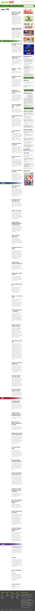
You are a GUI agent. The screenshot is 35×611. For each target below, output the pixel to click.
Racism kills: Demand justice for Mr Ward (16, 390)
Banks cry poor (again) (16, 210)
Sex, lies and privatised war (16, 570)
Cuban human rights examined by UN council (16, 460)
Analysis (2, 595)
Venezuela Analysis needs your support (17, 511)
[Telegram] (29, 150)
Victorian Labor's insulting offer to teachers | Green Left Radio (28, 120)
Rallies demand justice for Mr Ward (16, 144)
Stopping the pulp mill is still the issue (17, 363)
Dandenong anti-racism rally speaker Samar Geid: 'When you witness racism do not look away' (28, 135)
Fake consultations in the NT (17, 284)
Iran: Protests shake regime (16, 447)
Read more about (25, 607)
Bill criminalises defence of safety (17, 273)
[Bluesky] (31, 150)
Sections (2, 6)
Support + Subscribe (24, 1)
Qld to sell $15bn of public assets (16, 236)
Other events (29, 77)
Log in (33, 1)
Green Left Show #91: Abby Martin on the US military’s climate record (28, 169)
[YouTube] (24, 150)
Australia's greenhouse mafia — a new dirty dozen (16, 106)
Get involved (19, 6)
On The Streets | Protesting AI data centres (28, 123)
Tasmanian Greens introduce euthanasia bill (17, 262)
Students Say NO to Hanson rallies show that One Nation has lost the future (28, 139)
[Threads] (32, 150)
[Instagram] (28, 150)
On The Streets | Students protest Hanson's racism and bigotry (28, 114)
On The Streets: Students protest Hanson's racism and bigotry (28, 155)
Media (11, 6)
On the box (14, 557)
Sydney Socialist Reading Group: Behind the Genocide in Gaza (28, 74)
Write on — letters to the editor (17, 296)
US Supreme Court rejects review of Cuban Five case (17, 433)
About (12, 595)
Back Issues (3, 598)
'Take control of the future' (16, 157)
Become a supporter (29, 108)
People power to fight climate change (16, 57)
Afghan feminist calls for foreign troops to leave (17, 28)
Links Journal (18, 594)
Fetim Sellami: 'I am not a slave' (17, 341)
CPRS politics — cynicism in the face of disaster (16, 92)
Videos (7, 596)
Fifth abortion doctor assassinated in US (16, 401)
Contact (12, 597)
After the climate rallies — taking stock (17, 310)
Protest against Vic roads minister (17, 116)
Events (14, 6)
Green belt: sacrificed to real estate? (17, 171)
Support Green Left (27, 93)
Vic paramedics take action (16, 131)
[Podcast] (25, 150)
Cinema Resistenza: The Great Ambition (28, 71)
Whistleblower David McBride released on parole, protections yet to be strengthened (28, 162)
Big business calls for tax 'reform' (17, 248)
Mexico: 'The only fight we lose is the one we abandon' (17, 501)
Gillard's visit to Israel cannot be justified (16, 325)
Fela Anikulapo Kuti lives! (17, 547)
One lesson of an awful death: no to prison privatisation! (16, 13)
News (2, 594)
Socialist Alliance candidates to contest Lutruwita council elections (28, 165)
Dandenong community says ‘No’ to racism (28, 159)
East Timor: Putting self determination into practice (16, 529)
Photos (7, 594)
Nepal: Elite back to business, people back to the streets (17, 423)
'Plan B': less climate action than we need (16, 376)
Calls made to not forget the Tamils (17, 44)
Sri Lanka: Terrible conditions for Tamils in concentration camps (16, 414)
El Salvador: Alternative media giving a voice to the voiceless (16, 490)
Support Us (7, 6)
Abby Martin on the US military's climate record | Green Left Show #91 (28, 117)
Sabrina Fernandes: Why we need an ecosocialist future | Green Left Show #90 (28, 126)
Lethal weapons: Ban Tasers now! (16, 186)
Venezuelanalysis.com (15, 514)
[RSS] (33, 150)
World (2, 596)
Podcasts (7, 595)
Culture (2, 597)
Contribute (12, 596)
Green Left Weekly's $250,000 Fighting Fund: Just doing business (17, 223)
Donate (30, 1)
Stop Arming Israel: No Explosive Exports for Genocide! (27, 67)
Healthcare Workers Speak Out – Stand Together (28, 63)
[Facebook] (26, 150)
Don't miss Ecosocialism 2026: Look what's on (28, 132)
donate (16, 524)
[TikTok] (27, 150)
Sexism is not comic (16, 584)
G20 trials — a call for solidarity (16, 69)
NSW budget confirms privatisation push (16, 200)
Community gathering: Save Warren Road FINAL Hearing (28, 60)
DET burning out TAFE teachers (16, 77)
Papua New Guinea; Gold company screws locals (17, 473)
